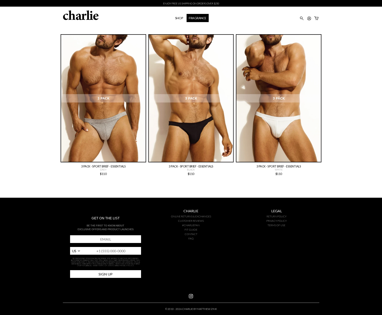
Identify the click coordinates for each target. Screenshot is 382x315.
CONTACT (191, 234)
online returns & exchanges (191, 216)
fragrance (197, 18)
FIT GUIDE (191, 229)
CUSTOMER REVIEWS (191, 220)
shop (179, 18)
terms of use (276, 225)
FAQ (191, 238)
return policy (276, 216)
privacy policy (276, 220)
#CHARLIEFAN (191, 225)
